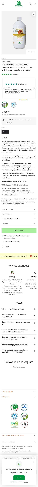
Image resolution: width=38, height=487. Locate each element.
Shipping (11, 114)
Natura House (6, 61)
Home (3, 58)
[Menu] (2, 4)
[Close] (35, 458)
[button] (30, 4)
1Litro (5, 132)
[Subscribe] (35, 442)
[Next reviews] (34, 88)
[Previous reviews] (3, 88)
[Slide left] (28, 51)
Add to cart (19, 230)
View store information (12, 241)
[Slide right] (33, 51)
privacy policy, (17, 451)
